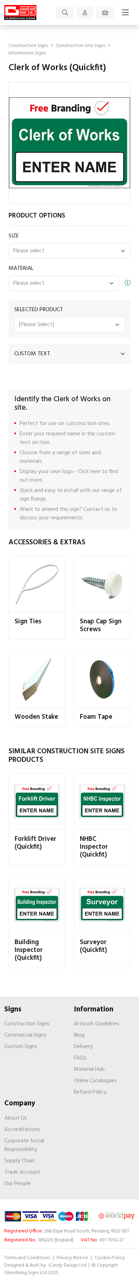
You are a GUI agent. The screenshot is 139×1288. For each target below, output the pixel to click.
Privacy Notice (72, 1258)
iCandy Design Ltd (67, 1265)
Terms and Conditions (27, 1258)
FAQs (80, 1058)
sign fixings (33, 499)
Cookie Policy (110, 1258)
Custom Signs (20, 1046)
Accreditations (22, 1129)
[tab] (69, 354)
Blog (79, 1035)
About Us (15, 1118)
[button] (69, 354)
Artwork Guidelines (96, 1024)
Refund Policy (90, 1092)
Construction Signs (28, 46)
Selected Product (38, 309)
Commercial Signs (25, 1035)
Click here (89, 471)
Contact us (96, 509)
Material (21, 268)
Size (14, 236)
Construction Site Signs (80, 46)
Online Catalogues (95, 1081)
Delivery (83, 1046)
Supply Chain (19, 1161)
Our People (17, 1183)
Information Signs (27, 53)
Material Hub (89, 1069)
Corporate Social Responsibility (24, 1145)
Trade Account (22, 1172)
